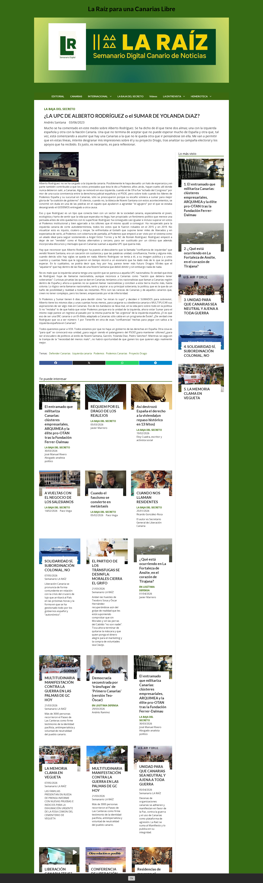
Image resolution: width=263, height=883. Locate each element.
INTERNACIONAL (98, 96)
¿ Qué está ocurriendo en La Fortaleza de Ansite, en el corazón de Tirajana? (152, 570)
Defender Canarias (59, 353)
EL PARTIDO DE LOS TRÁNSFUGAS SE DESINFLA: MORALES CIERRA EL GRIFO (107, 572)
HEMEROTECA (199, 96)
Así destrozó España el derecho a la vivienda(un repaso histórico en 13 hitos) (151, 415)
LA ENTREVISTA (172, 96)
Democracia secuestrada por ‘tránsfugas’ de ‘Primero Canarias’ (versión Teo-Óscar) (106, 689)
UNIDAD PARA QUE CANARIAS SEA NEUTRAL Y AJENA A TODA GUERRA (152, 775)
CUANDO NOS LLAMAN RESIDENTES (148, 497)
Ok (131, 878)
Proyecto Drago (138, 353)
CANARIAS (76, 96)
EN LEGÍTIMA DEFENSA (147, 588)
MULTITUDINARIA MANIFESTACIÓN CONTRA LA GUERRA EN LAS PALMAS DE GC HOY (60, 689)
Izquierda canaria (82, 353)
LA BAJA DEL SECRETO (130, 96)
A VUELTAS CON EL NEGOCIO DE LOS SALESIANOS (59, 497)
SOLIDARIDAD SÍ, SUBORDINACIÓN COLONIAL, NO (59, 565)
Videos (153, 96)
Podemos (99, 353)
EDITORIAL (58, 96)
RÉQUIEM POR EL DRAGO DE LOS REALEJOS (105, 411)
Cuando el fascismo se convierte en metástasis (101, 499)
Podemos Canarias (116, 353)
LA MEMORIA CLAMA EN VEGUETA (56, 772)
